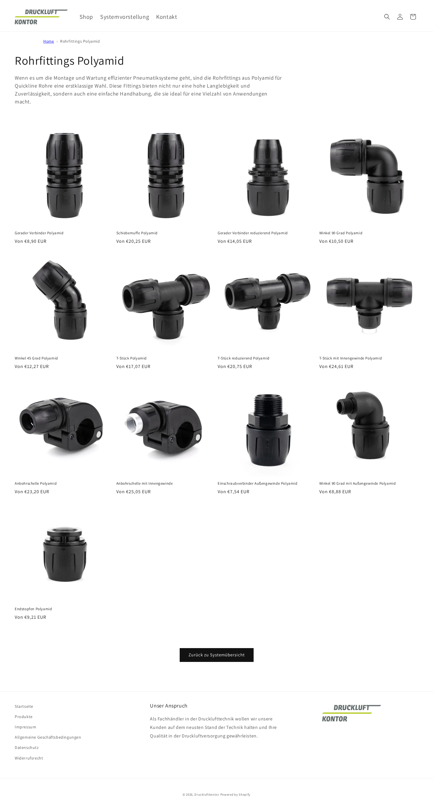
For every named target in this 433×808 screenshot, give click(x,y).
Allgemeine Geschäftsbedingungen (48, 737)
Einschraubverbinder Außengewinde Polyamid (258, 483)
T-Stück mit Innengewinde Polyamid (350, 358)
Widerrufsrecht (29, 758)
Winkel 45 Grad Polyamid (36, 358)
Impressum (25, 727)
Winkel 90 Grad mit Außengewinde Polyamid (357, 483)
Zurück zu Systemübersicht (217, 655)
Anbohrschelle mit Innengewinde (144, 483)
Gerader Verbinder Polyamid (39, 233)
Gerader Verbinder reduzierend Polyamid (253, 233)
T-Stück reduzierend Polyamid (244, 358)
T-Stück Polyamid (131, 358)
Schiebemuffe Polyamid (137, 233)
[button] (387, 16)
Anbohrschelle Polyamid (36, 483)
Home (48, 41)
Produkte (24, 716)
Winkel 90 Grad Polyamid (341, 233)
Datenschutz (27, 747)
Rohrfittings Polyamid (80, 41)
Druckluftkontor (206, 794)
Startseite (24, 706)
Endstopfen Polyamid (33, 609)
